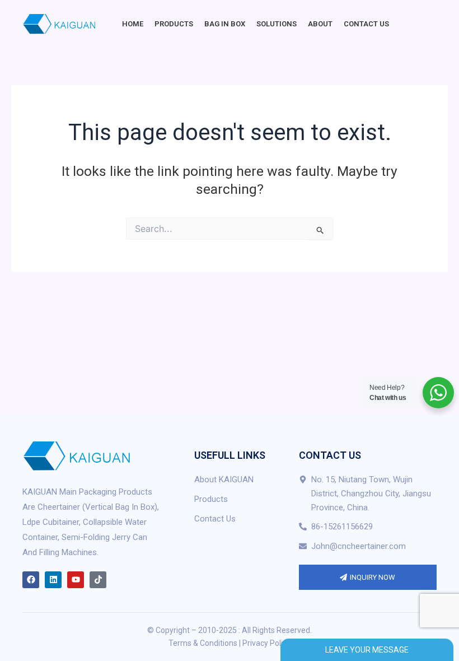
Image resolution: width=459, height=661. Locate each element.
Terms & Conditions (202, 643)
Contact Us (366, 24)
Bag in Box (224, 24)
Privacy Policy (266, 643)
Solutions (276, 24)
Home (132, 24)
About (320, 24)
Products (173, 24)
